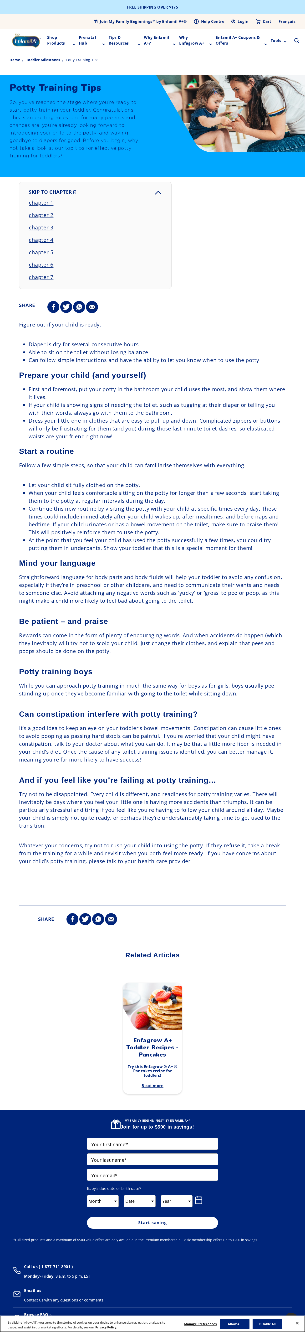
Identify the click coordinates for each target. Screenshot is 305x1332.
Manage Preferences (200, 1324)
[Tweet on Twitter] (66, 307)
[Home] (26, 40)
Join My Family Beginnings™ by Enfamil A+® (143, 21)
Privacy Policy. (106, 1327)
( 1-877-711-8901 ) (55, 1266)
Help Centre (212, 21)
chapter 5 (41, 252)
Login (243, 21)
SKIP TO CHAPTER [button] (51, 192)
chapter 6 (41, 264)
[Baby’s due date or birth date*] (200, 1200)
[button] (294, 40)
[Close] (297, 1323)
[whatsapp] (79, 307)
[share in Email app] (92, 307)
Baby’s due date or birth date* (114, 1188)
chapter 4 (41, 239)
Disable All (267, 1324)
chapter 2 (41, 214)
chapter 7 (41, 276)
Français (287, 21)
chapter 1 (41, 202)
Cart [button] (267, 21)
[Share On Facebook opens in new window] (53, 307)
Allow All (234, 1324)
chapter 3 (41, 227)
